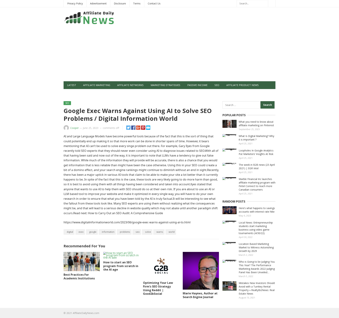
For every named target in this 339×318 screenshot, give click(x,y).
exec (81, 231)
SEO (217, 85)
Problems (125, 231)
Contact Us (154, 3)
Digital (70, 231)
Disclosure (120, 3)
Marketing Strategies (165, 85)
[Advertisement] (169, 55)
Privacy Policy (75, 3)
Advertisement (98, 3)
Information (108, 231)
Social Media (75, 92)
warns (159, 231)
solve (148, 231)
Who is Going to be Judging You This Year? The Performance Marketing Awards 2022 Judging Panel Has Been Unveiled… (257, 267)
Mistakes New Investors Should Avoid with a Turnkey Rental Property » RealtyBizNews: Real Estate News (257, 288)
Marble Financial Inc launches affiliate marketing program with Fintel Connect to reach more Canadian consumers (257, 184)
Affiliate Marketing (96, 85)
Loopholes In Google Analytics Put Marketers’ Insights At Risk (256, 152)
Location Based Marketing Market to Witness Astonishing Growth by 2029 (256, 247)
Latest (71, 85)
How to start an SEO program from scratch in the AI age (120, 266)
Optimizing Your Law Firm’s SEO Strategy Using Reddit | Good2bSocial (158, 288)
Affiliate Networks (130, 85)
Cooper (74, 128)
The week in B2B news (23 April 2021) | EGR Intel (257, 166)
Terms (137, 3)
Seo (138, 231)
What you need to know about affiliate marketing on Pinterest (256, 123)
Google (92, 231)
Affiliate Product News (242, 85)
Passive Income (197, 85)
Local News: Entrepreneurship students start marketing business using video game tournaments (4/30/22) (256, 228)
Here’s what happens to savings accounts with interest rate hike (257, 209)
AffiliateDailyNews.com (86, 313)
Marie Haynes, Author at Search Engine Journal (200, 295)
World (172, 231)
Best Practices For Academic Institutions (79, 276)
